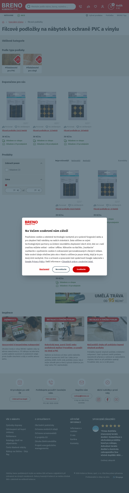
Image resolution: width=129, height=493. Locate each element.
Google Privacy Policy (34, 261)
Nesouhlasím (61, 269)
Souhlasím (81, 269)
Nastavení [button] (44, 269)
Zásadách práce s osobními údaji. (77, 261)
